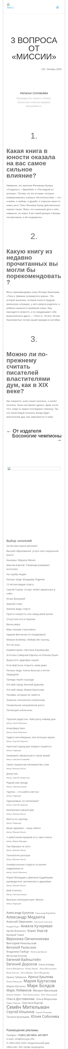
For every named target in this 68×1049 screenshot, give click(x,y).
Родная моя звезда (17, 782)
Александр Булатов (20, 913)
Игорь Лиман (31, 968)
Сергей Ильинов (20, 1012)
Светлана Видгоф (32, 1002)
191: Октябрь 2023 (51, 69)
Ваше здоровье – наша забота (23, 828)
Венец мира (13, 624)
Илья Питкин (12, 972)
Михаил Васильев (45, 990)
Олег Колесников (31, 994)
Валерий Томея (15, 934)
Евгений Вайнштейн (23, 960)
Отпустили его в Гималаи (20, 619)
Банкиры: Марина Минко (20, 560)
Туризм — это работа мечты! (22, 791)
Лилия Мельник (14, 981)
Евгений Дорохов (21, 964)
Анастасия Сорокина (43, 922)
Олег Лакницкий (49, 994)
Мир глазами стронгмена (20, 629)
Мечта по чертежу (17, 819)
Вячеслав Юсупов (16, 955)
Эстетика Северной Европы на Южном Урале (32, 655)
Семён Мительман (27, 1007)
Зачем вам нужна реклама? (21, 545)
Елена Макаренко (15, 968)
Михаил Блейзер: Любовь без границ (27, 639)
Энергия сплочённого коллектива (25, 700)
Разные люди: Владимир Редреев (25, 579)
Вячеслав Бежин (39, 951)
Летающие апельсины (19, 710)
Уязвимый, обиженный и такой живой (28, 755)
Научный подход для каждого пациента (28, 746)
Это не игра (13, 644)
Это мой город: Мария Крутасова (25, 689)
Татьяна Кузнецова (17, 1016)
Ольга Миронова (46, 999)
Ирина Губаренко (16, 977)
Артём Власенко (16, 930)
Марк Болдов (41, 986)
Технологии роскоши (18, 855)
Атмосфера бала (16, 728)
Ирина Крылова (40, 977)
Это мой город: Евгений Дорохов (25, 684)
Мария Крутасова (40, 981)
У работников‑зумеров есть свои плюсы (29, 837)
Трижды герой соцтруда (20, 679)
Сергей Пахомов (44, 1012)
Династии (12, 773)
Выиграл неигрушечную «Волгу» (25, 899)
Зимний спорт (14, 603)
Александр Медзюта (25, 917)
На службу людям (16, 574)
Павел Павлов (13, 1003)
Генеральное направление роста (25, 705)
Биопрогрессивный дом (20, 809)
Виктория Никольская (21, 943)
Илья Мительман (48, 968)
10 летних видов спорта (20, 584)
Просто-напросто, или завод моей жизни (29, 614)
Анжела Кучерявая (36, 926)
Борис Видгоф (37, 931)
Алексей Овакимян (19, 921)
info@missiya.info (24, 1039)
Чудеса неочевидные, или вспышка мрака (30, 737)
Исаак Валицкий (15, 598)
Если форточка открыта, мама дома (26, 665)
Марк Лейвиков (18, 990)
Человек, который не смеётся (23, 694)
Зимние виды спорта (18, 608)
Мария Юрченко (16, 986)
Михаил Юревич (13, 995)
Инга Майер (27, 972)
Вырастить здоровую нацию (22, 660)
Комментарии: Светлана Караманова (27, 649)
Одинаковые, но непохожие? (22, 801)
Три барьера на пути (18, 846)
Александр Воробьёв (45, 913)
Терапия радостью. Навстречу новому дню (31, 719)
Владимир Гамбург (17, 951)
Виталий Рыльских (21, 947)
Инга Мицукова (41, 972)
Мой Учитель (14, 890)
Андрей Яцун (12, 926)
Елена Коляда (46, 964)
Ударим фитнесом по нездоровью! (26, 634)
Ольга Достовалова (20, 999)
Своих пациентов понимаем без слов (27, 764)
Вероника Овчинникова (27, 939)
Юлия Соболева (45, 1016)
